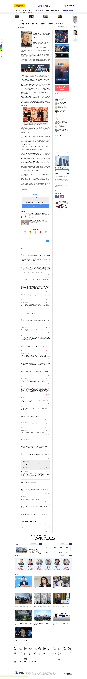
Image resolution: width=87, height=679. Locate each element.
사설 (14, 648)
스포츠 (56, 10)
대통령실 (20, 648)
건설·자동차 (35, 649)
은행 (44, 649)
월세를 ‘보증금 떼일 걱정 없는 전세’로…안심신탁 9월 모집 (42, 606)
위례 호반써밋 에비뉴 (30, 568)
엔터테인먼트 (60, 659)
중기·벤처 (39, 648)
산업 (38, 10)
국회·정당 (20, 649)
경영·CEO (30, 648)
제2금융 (44, 653)
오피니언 (24, 10)
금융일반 (44, 648)
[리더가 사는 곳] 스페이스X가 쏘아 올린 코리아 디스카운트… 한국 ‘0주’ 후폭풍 (61, 168)
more (68, 173)
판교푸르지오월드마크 (66, 568)
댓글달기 (22, 274)
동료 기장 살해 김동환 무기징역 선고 (21, 640)
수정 (46, 277)
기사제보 (58, 152)
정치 (31, 10)
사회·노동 (25, 649)
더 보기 (40, 553)
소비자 (30, 653)
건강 (58, 658)
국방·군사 (25, 654)
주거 (24, 653)
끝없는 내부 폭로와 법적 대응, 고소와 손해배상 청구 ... (61, 188)
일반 (48, 648)
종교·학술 (59, 653)
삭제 (49, 277)
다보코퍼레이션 (39, 567)
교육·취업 (25, 652)
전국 (29, 661)
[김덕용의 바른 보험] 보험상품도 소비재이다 (36, 220)
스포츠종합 (64, 649)
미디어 (59, 654)
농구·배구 (64, 654)
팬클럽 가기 (61, 89)
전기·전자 (35, 648)
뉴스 (18, 20)
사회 (33, 10)
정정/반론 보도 (34, 661)
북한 (19, 653)
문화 (53, 10)
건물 (48, 649)
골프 (63, 653)
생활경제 (41, 10)
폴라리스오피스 (48, 567)
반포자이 (57, 568)
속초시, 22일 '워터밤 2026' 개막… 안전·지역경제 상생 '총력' (42, 624)
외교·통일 (20, 652)
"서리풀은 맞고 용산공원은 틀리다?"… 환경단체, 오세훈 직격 (23, 589)
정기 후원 (35, 197)
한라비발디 (48, 568)
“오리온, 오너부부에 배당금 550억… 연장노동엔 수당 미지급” (62, 176)
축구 (63, 652)
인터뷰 (15, 653)
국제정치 (54, 652)
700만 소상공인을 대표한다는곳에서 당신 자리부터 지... (61, 186)
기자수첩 (15, 652)
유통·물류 (35, 652)
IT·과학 (35, 658)
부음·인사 (25, 659)
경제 (36, 10)
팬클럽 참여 (22, 569)
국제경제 (54, 649)
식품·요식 (35, 654)
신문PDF (15, 661)
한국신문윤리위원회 (68, 673)
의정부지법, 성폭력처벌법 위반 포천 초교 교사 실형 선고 (62, 179)
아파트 (49, 652)
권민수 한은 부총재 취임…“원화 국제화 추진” (60, 606)
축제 (60, 652)
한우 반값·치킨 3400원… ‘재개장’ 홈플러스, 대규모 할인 (60, 589)
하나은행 (30, 567)
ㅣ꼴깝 (56, 190)
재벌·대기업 (30, 649)
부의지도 (28, 10)
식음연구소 (57, 567)
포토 (58, 10)
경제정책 (30, 652)
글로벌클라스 (55, 653)
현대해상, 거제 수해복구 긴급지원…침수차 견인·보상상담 (23, 606)
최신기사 (20, 10)
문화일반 (59, 648)
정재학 (21, 27)
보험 (44, 652)
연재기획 (21, 20)
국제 (51, 10)
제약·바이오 (35, 653)
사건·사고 (25, 648)
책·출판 (59, 649)
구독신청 (15, 662)
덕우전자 (21, 567)
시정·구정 (30, 654)
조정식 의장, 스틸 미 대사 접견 (24, 12)
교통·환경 (25, 658)
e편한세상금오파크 (21, 568)
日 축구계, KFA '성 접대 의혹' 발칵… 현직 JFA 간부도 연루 (61, 624)
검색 (40, 543)
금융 (44, 10)
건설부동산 (47, 10)
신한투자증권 (66, 567)
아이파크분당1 (39, 568)
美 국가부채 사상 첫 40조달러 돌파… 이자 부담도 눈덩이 (23, 624)
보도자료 (25, 661)
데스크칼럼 (15, 649)
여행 (58, 652)
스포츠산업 (64, 648)
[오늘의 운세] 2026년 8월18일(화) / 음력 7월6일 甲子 (38, 213)
